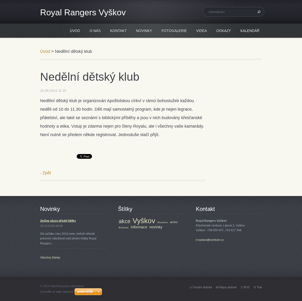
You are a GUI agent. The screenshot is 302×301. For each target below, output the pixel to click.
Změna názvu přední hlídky (58, 220)
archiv (174, 222)
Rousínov (162, 222)
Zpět (46, 173)
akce (124, 221)
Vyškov (144, 221)
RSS (247, 287)
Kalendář (250, 31)
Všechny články (50, 257)
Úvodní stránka (202, 287)
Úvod (75, 31)
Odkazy (223, 31)
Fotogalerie (174, 31)
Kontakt (118, 31)
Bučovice (124, 227)
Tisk (259, 287)
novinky (155, 227)
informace (139, 227)
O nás (95, 31)
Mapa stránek (228, 287)
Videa (201, 31)
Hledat (258, 11)
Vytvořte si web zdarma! (56, 291)
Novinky (144, 31)
